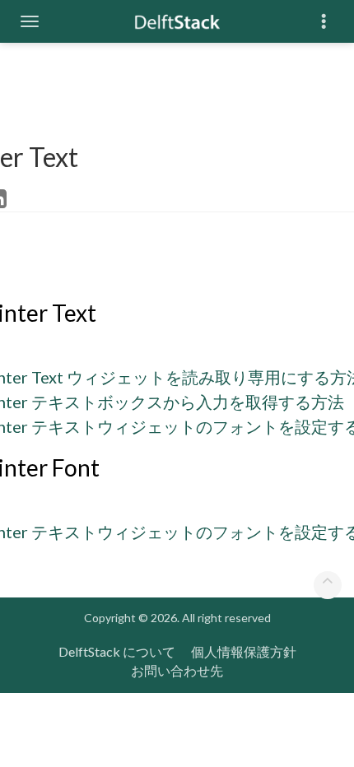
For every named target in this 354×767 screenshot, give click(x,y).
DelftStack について (116, 651)
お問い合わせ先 (177, 670)
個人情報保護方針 (243, 651)
